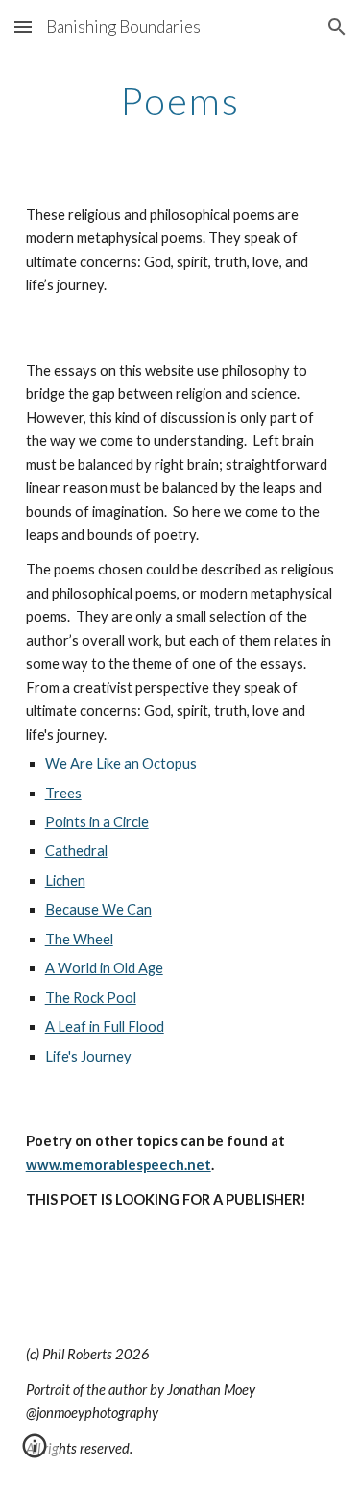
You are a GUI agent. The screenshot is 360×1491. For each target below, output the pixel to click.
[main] (180, 101)
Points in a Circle (97, 822)
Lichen (65, 880)
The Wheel (79, 939)
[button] (23, 26)
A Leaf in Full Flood (104, 1026)
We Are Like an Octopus (121, 763)
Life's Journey (88, 1056)
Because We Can (98, 909)
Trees (63, 793)
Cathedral (76, 851)
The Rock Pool (90, 998)
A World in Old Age (104, 968)
